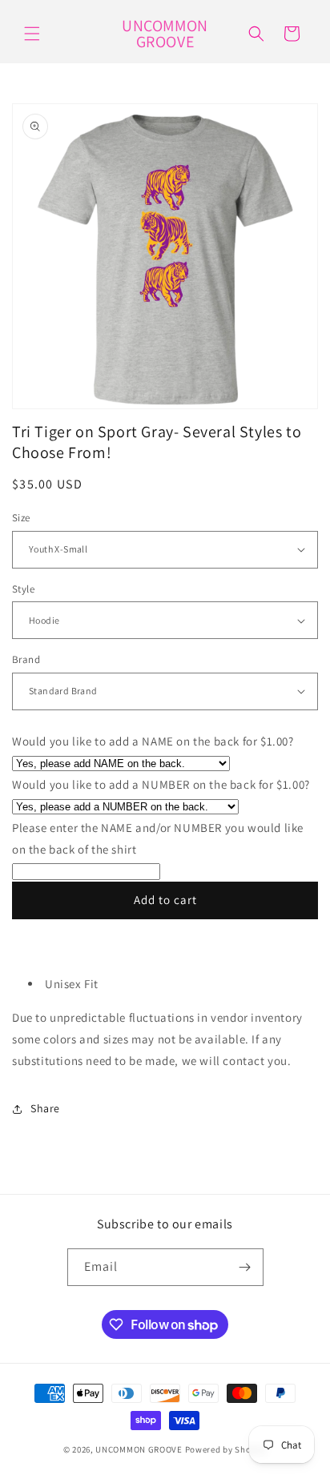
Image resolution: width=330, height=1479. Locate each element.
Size (21, 517)
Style (23, 589)
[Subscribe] (245, 1267)
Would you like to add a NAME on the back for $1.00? (153, 741)
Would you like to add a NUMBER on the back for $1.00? (161, 784)
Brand (26, 659)
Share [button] (45, 1108)
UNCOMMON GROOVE (139, 1449)
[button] (32, 33)
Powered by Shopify (226, 1449)
